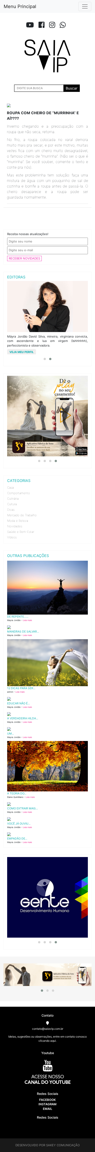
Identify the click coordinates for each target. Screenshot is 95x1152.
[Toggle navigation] (84, 6)
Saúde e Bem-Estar (20, 532)
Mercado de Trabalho (22, 515)
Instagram (47, 1104)
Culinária (13, 498)
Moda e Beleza (17, 520)
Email (47, 1109)
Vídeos (12, 537)
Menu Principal (20, 6)
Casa (10, 487)
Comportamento (18, 493)
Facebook (47, 1100)
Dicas (11, 509)
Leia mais (27, 620)
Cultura (12, 504)
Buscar (71, 88)
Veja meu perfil (28, 352)
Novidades (14, 526)
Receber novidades (24, 258)
